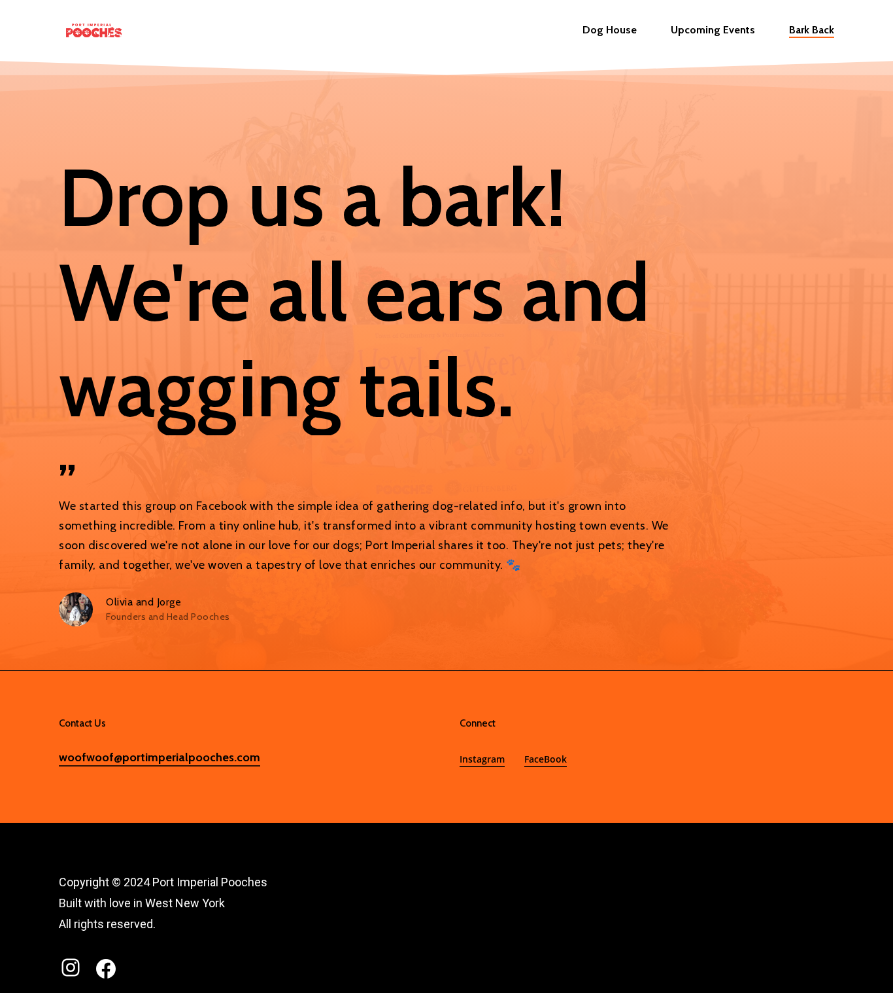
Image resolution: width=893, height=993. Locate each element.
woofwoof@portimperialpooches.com (159, 757)
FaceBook (545, 759)
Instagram (482, 759)
